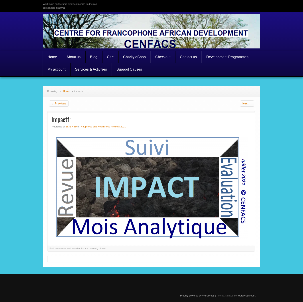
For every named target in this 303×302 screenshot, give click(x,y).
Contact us (188, 57)
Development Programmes (227, 57)
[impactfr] (151, 237)
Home (52, 57)
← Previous (58, 103)
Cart (110, 57)
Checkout (162, 57)
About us (74, 57)
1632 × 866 (72, 126)
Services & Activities (91, 69)
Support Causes (129, 69)
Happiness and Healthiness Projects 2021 (103, 126)
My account (56, 69)
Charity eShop (134, 57)
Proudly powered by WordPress (197, 295)
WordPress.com (246, 295)
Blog (93, 57)
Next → (247, 103)
